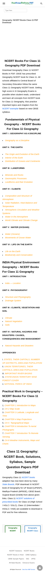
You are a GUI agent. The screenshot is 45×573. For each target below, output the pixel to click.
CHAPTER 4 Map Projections (18, 419)
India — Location (13, 283)
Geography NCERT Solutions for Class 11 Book (13, 532)
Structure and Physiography (18, 297)
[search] (41, 3)
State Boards (8, 484)
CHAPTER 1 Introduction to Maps (20, 405)
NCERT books (28, 477)
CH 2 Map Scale (12, 409)
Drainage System (13, 300)
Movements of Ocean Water (18, 237)
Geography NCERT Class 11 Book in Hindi (32, 532)
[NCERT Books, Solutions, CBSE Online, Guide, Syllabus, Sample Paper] (22, 3)
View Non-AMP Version (28, 569)
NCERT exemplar (10, 108)
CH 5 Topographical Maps (17, 423)
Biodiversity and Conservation (19, 255)
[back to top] (40, 568)
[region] (22, 41)
